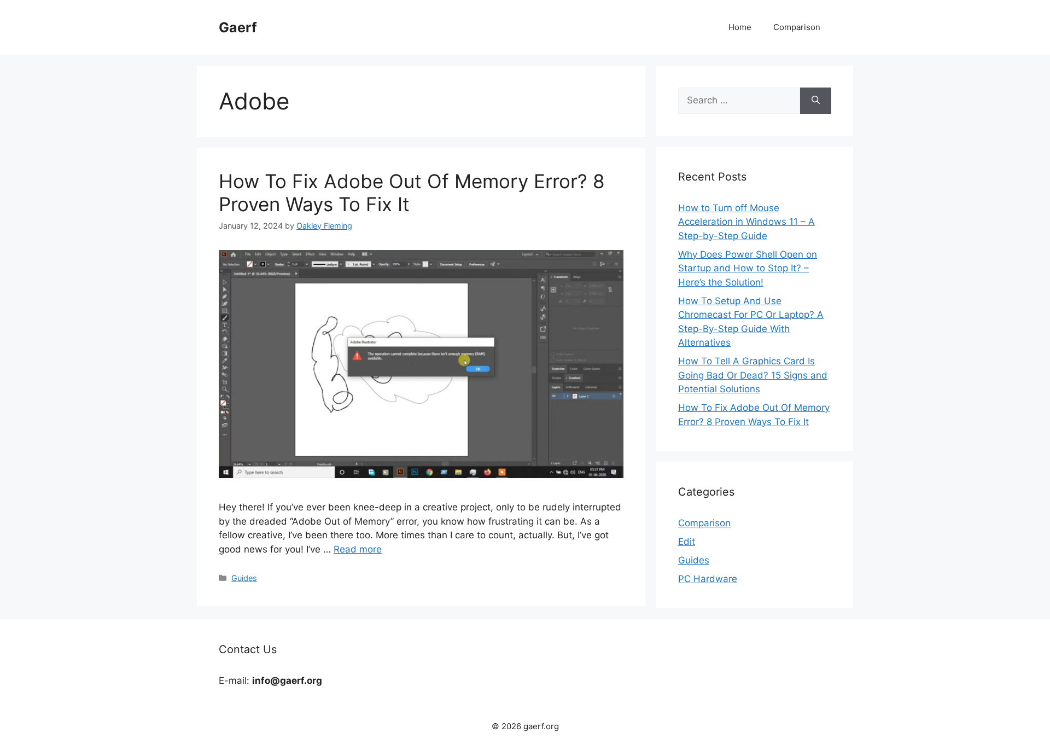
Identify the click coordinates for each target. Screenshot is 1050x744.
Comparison (796, 27)
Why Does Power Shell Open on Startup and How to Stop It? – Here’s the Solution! (747, 268)
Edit (686, 541)
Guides (244, 578)
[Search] (815, 101)
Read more (358, 549)
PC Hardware (707, 578)
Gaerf (238, 27)
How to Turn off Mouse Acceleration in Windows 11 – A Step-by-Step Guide (746, 221)
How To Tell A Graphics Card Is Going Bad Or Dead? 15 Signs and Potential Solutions (752, 375)
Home (739, 27)
